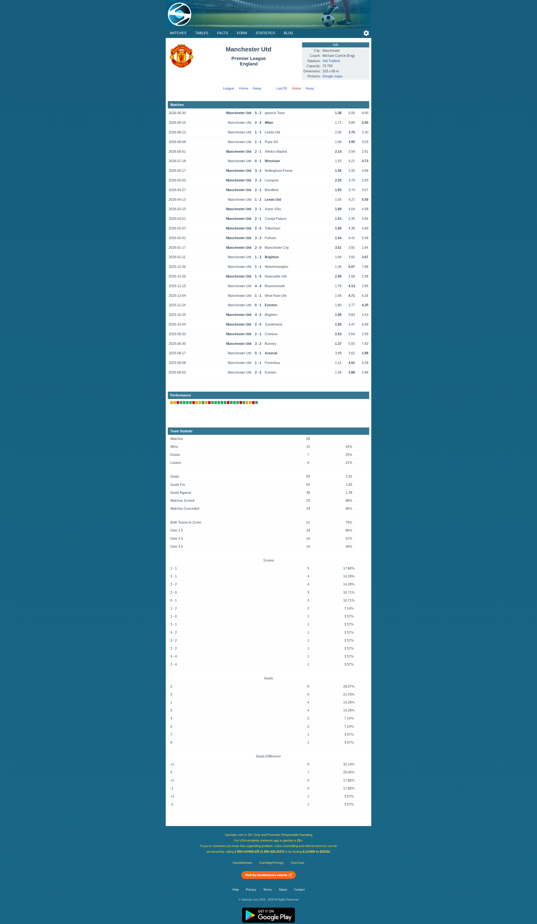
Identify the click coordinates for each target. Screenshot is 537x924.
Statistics (265, 33)
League (228, 88)
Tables (201, 33)
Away (257, 88)
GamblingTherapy (271, 862)
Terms (267, 889)
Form (242, 33)
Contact (299, 889)
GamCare (297, 862)
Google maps (332, 76)
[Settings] (366, 33)
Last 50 (281, 88)
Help (235, 889)
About (283, 889)
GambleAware (242, 862)
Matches (178, 33)
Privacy (251, 889)
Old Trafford (331, 61)
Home (243, 88)
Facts (222, 33)
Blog (288, 33)
